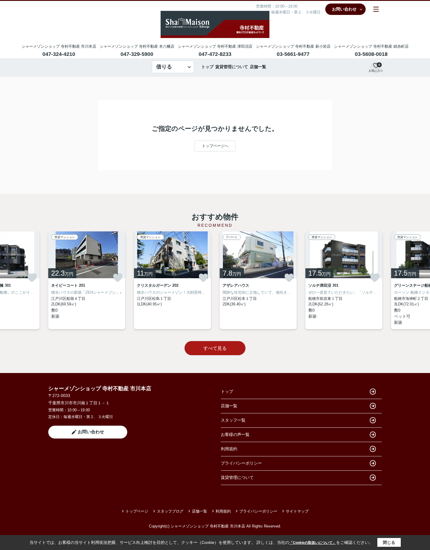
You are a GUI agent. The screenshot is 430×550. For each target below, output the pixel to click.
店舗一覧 (258, 66)
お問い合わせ (344, 9)
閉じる (389, 542)
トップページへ (215, 146)
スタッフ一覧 (233, 420)
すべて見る (215, 348)
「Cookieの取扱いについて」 (312, 543)
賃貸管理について (231, 66)
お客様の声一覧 (235, 434)
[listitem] (87, 280)
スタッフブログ (170, 511)
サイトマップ (297, 511)
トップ (207, 66)
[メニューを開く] (376, 9)
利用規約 (229, 448)
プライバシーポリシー (241, 463)
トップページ (136, 511)
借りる (164, 67)
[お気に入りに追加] (32, 277)
